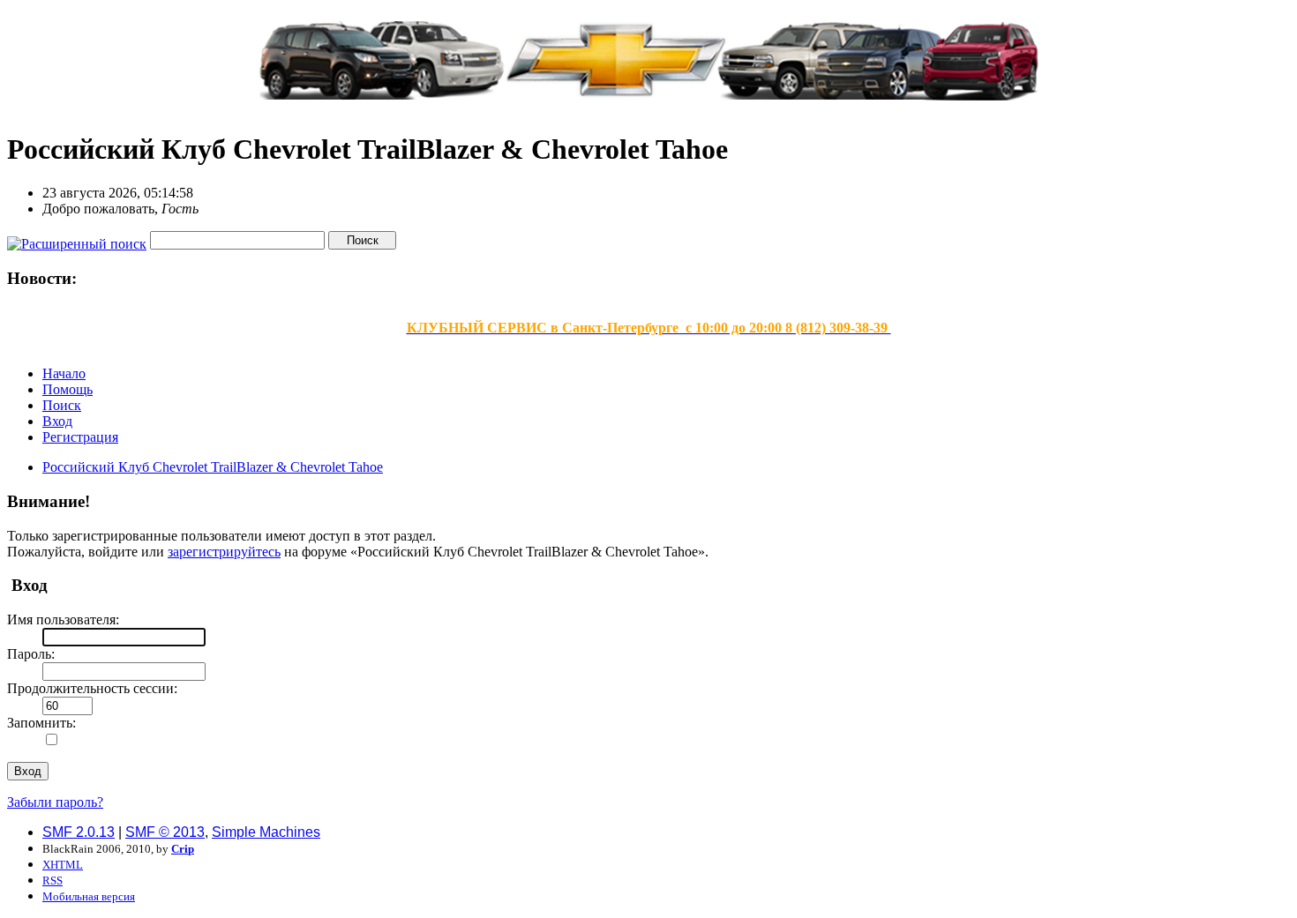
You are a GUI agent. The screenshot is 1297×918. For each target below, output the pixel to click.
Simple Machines (266, 832)
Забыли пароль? (55, 802)
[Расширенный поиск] (76, 239)
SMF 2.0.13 (78, 832)
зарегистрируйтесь (224, 551)
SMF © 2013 (165, 832)
